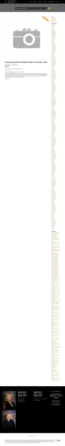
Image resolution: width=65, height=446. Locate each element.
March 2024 (53, 57)
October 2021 (53, 88)
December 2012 (53, 208)
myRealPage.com (34, 436)
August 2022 (53, 78)
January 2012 (53, 220)
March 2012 (53, 218)
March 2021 (53, 96)
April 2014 (52, 190)
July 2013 (52, 200)
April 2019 (52, 122)
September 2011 (54, 225)
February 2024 (53, 58)
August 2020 (53, 104)
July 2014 (52, 186)
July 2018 (52, 132)
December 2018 (53, 127)
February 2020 (53, 111)
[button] (21, 398)
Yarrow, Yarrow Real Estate (55, 380)
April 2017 (52, 149)
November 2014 (53, 182)
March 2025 (53, 43)
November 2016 (53, 155)
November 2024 (53, 48)
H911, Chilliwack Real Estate (55, 301)
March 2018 (53, 137)
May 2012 (52, 216)
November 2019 (53, 114)
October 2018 (53, 129)
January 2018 (53, 139)
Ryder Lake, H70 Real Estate (55, 346)
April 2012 (52, 217)
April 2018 (52, 136)
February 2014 (53, 192)
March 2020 (53, 110)
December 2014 (53, 181)
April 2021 (52, 95)
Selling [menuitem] (45, 1)
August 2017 (53, 145)
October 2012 (53, 210)
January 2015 (53, 180)
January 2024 (53, 59)
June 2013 (53, 201)
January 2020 (53, 112)
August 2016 (53, 158)
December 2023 (53, 60)
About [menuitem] (57, 1)
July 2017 (52, 146)
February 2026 (53, 32)
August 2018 (53, 131)
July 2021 (52, 92)
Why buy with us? (21, 398)
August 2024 (53, 51)
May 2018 (52, 135)
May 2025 (52, 41)
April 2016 (52, 163)
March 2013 (53, 204)
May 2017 (52, 148)
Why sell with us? (37, 398)
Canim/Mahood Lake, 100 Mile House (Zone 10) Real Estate (55, 250)
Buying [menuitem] (40, 1)
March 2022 (53, 84)
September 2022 (54, 77)
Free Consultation (37, 400)
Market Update (51, 1)
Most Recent (53, 24)
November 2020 (53, 101)
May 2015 (52, 175)
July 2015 (52, 173)
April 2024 (52, 56)
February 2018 (53, 138)
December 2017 (53, 140)
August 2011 (53, 226)
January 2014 (53, 193)
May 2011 (52, 229)
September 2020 (54, 103)
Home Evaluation (44, 398)
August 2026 (53, 25)
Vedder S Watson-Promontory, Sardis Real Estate (55, 371)
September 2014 (54, 184)
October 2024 (53, 49)
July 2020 (52, 105)
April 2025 (52, 42)
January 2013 (53, 207)
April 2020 (52, 109)
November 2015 (53, 168)
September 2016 (54, 157)
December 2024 (53, 47)
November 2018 (53, 128)
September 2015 (54, 171)
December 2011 (53, 221)
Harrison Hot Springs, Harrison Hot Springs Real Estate (55, 303)
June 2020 (53, 106)
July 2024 (52, 52)
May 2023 (52, 68)
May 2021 (52, 94)
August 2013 (53, 199)
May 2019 (52, 121)
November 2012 (53, 209)
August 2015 (53, 172)
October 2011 (53, 224)
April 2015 (52, 176)
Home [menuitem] (30, 1)
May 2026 (52, 29)
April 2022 (52, 83)
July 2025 (52, 39)
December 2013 (53, 194)
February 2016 (53, 165)
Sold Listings (53, 21)
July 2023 (52, 66)
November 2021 (53, 87)
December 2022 (53, 74)
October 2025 (53, 35)
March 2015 (53, 177)
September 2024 (54, 50)
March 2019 (53, 123)
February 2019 (53, 124)
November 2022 (53, 75)
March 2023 (53, 70)
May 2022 (52, 82)
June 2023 (53, 67)
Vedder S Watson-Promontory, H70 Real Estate (54, 367)
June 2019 (53, 120)
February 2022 (53, 85)
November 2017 (53, 141)
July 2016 (52, 159)
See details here (7, 70)
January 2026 (53, 33)
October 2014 (53, 183)
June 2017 (53, 147)
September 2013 (54, 198)
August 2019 (53, 118)
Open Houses (53, 20)
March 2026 (53, 31)
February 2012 (53, 219)
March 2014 (53, 191)
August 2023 (53, 65)
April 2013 (52, 203)
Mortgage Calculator (21, 400)
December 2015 (53, 167)
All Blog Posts (53, 18)
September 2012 (54, 211)
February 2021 (53, 97)
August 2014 (53, 185)
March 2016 (53, 164)
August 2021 (53, 91)
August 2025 (53, 38)
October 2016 (53, 156)
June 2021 (53, 93)
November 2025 (53, 34)
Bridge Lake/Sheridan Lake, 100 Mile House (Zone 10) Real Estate (55, 247)
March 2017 (53, 150)
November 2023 (53, 61)
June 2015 (53, 174)
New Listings (53, 19)
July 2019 (52, 119)
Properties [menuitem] (35, 1)
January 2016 (53, 166)
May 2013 (52, 202)
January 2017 (53, 153)
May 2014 (52, 189)
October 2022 (53, 76)
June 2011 (53, 228)
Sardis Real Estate (54, 354)
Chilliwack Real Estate (54, 273)
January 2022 (53, 86)
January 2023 (53, 73)
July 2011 (52, 227)
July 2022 (52, 79)
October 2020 (53, 102)
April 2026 (52, 30)
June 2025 (53, 40)
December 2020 (53, 100)
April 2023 (52, 69)
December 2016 (53, 154)
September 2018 (54, 130)
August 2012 (53, 212)
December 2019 (53, 113)
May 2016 (52, 162)
